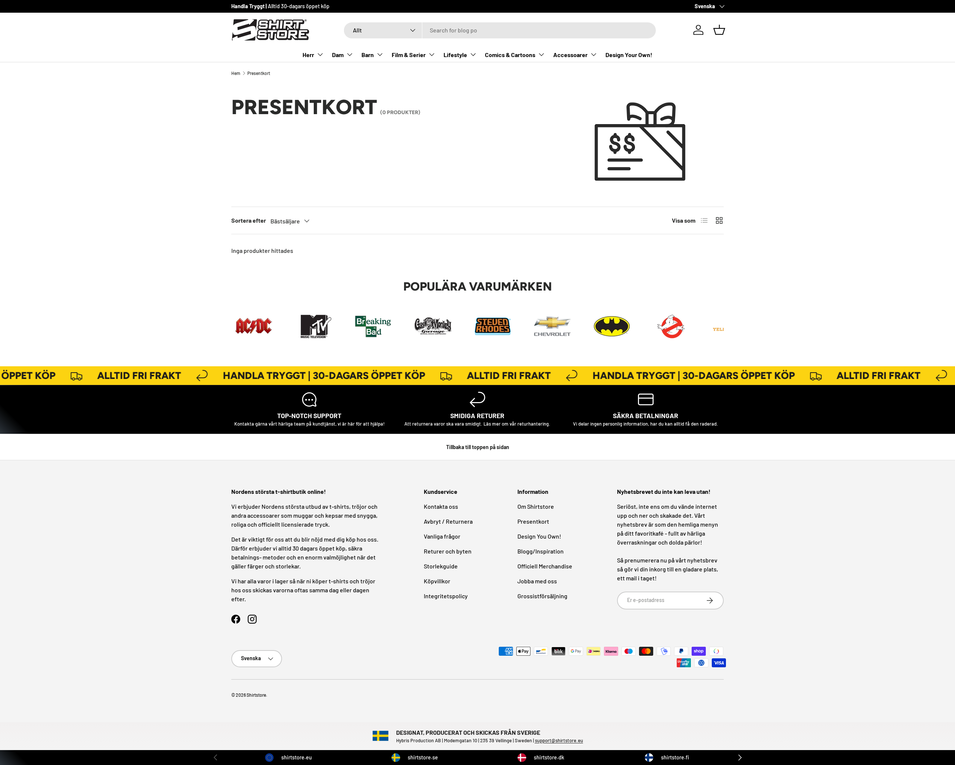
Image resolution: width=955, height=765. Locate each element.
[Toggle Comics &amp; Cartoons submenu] (541, 54)
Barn (367, 54)
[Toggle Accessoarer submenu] (593, 54)
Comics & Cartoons (510, 54)
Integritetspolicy (446, 595)
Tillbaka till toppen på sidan (477, 447)
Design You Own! (539, 536)
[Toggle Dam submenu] (349, 54)
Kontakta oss (441, 506)
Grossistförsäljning (542, 595)
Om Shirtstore (535, 506)
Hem (235, 73)
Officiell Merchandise (544, 566)
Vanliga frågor (442, 536)
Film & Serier (409, 54)
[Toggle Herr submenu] (320, 54)
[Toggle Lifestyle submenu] (473, 54)
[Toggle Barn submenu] (379, 54)
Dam (338, 54)
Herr (308, 54)
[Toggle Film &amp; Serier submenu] (431, 54)
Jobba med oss (537, 580)
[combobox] (500, 30)
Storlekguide (441, 566)
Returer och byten (448, 551)
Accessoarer (570, 54)
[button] (719, 30)
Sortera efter (248, 220)
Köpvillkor (437, 580)
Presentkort (258, 73)
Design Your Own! (628, 54)
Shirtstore (256, 694)
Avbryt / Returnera (448, 521)
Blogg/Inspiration (540, 551)
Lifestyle (455, 54)
